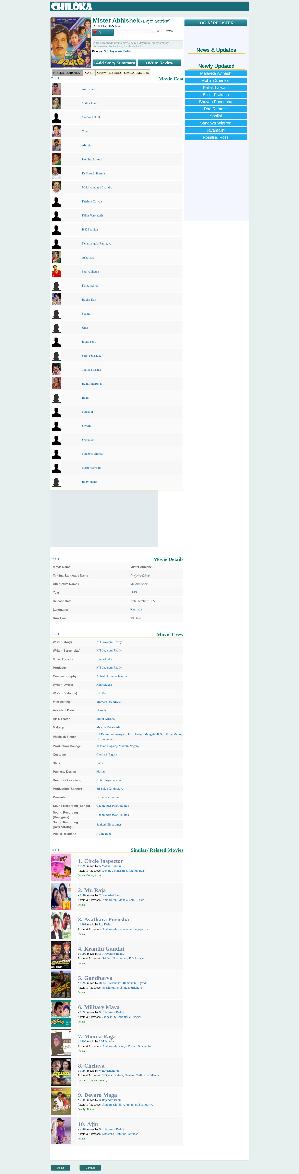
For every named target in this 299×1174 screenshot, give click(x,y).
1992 (83, 953)
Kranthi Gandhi (104, 949)
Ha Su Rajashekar (110, 983)
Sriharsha (108, 1133)
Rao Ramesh (216, 109)
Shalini (216, 116)
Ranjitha (121, 1133)
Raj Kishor (105, 924)
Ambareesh (89, 89)
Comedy (103, 1080)
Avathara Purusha (106, 919)
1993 (83, 1012)
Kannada (136, 609)
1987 (83, 895)
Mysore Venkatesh (108, 727)
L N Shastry (135, 734)
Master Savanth (91, 467)
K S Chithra (164, 734)
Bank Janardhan (92, 383)
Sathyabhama (90, 271)
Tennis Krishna (91, 369)
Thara (85, 131)
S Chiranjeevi (122, 1016)
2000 (83, 1100)
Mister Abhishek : (67, 72)
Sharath (101, 710)
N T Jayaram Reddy (117, 51)
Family (81, 1109)
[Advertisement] (104, 518)
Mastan (101, 771)
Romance (83, 1080)
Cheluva (94, 1066)
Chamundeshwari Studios (112, 805)
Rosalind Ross (216, 137)
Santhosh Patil (91, 117)
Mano (177, 734)
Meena (154, 1075)
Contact (90, 1167)
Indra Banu (89, 341)
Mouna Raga (100, 1036)
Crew (101, 72)
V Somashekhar (109, 895)
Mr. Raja (95, 890)
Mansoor (87, 411)
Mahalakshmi (126, 899)
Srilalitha (136, 987)
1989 (83, 924)
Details (115, 72)
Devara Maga (100, 1095)
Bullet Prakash (216, 94)
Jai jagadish (140, 929)
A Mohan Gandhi (110, 866)
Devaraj (107, 870)
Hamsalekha (104, 659)
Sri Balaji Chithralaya (109, 788)
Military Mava (102, 1007)
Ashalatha (88, 257)
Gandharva (98, 978)
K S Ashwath (137, 958)
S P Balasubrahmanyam (111, 734)
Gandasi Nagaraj (107, 754)
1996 (83, 866)
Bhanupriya (146, 1104)
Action (98, 875)
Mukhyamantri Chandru (97, 187)
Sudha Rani (89, 103)
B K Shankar (90, 229)
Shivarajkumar (127, 1104)
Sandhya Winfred (215, 123)
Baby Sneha (89, 481)
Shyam (86, 425)
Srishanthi (144, 1046)
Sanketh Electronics (108, 824)
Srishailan (88, 439)
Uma (85, 327)
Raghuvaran (136, 870)
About (60, 1167)
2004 (83, 1129)
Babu (99, 763)
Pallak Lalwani (215, 87)
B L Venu (102, 693)
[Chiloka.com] (72, 6)
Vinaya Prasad (127, 1046)
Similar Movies (136, 72)
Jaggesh (107, 1016)
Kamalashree (90, 285)
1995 (133, 592)
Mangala (149, 734)
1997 (83, 1070)
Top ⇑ (55, 78)
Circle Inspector (103, 861)
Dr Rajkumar (104, 739)
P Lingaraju (103, 833)
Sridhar (106, 958)
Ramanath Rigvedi (135, 983)
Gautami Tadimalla (137, 1075)
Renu (85, 397)
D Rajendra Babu (110, 1100)
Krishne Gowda (92, 201)
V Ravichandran (109, 1070)
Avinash (133, 1133)
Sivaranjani (120, 958)
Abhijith (87, 145)
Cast (89, 72)
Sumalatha (125, 929)
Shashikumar (110, 987)
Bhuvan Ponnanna (215, 102)
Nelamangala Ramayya (96, 243)
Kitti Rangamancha (108, 780)
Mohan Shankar (215, 80)
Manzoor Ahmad (92, 453)
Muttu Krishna (105, 718)
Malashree (120, 870)
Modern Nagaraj (129, 746)
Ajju (92, 1124)
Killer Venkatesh (92, 215)
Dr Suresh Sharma (93, 173)
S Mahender (106, 1041)
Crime (89, 875)
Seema (86, 313)
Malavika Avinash (215, 73)
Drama (118, 26)
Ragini (137, 1016)
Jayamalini (215, 130)
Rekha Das (89, 299)
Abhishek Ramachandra (111, 676)
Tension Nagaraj (106, 746)
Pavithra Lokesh (92, 159)
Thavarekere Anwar (108, 701)
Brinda (124, 987)
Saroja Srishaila (91, 355)
